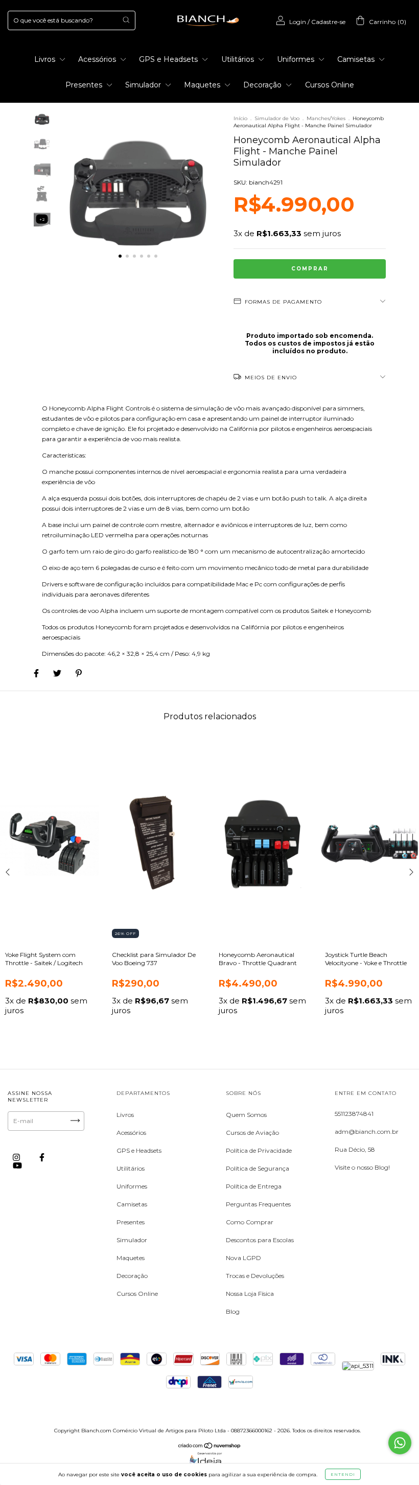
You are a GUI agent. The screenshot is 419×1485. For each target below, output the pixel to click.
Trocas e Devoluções (255, 1276)
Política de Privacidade (259, 1150)
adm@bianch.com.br (367, 1131)
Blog (233, 1311)
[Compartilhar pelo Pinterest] (79, 673)
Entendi (343, 1474)
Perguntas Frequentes (258, 1204)
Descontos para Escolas (260, 1240)
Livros (45, 59)
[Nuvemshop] (210, 1447)
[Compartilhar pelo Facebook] (37, 673)
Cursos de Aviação (252, 1132)
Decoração (263, 84)
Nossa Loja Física (250, 1293)
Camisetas (357, 59)
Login (297, 22)
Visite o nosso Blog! (362, 1167)
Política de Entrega (254, 1186)
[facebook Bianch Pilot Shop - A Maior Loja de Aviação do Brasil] (42, 1157)
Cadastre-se (328, 22)
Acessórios (98, 59)
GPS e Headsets (169, 59)
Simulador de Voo (276, 118)
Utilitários (238, 59)
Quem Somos (246, 1114)
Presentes (84, 84)
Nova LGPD (243, 1258)
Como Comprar (249, 1222)
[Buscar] (126, 19)
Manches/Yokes (326, 118)
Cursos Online (329, 84)
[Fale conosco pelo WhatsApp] (399, 1442)
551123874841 (354, 1113)
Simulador (144, 84)
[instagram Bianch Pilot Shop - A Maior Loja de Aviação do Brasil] (17, 1157)
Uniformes (296, 59)
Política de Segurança (257, 1168)
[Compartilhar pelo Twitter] (58, 673)
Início (240, 118)
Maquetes (203, 84)
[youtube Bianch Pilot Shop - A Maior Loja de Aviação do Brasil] (17, 1165)
